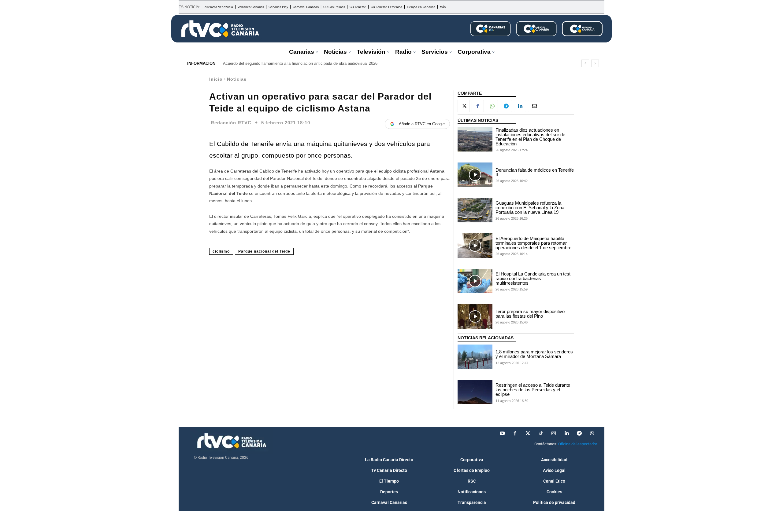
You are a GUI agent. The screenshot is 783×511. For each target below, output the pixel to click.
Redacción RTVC (231, 122)
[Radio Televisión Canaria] (220, 28)
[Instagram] (553, 433)
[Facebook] (478, 106)
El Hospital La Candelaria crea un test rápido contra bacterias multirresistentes (532, 278)
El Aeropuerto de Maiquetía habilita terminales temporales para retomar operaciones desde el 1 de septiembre (533, 243)
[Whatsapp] (592, 433)
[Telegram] (506, 106)
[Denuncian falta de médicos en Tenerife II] (475, 174)
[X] (464, 106)
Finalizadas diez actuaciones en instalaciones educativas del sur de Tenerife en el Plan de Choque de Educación (530, 136)
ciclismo (221, 251)
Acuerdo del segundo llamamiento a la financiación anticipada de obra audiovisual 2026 (300, 63)
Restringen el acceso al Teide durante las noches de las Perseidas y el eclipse (532, 389)
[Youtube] (502, 433)
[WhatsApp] (492, 106)
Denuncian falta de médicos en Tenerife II (534, 172)
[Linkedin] (520, 106)
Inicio (216, 79)
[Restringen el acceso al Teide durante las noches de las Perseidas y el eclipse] (475, 392)
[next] (595, 63)
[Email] (534, 106)
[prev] (585, 63)
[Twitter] (528, 433)
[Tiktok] (541, 433)
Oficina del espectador (577, 444)
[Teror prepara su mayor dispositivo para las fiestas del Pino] (475, 316)
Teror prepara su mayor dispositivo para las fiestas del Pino (530, 314)
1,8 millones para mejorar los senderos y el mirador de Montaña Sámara (534, 354)
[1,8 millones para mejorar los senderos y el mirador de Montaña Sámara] (475, 357)
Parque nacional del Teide (264, 251)
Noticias (237, 79)
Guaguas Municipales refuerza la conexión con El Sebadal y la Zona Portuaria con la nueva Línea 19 (529, 207)
